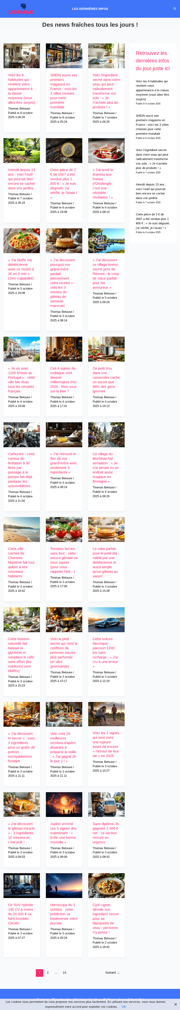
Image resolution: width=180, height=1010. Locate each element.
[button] (174, 9)
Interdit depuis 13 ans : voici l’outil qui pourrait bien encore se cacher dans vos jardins (21, 179)
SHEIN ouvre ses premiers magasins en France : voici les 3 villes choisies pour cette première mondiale (152, 124)
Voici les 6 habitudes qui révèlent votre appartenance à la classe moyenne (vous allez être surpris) (21, 88)
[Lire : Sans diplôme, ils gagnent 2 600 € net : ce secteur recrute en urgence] (106, 804)
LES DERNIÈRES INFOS (90, 9)
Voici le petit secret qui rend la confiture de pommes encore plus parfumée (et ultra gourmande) (63, 652)
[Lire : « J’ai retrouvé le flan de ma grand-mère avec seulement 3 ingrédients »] (64, 434)
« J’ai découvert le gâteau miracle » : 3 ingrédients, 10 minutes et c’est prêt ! (21, 833)
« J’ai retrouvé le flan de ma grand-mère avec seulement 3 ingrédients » (63, 463)
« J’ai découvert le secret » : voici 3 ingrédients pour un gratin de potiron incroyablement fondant (21, 747)
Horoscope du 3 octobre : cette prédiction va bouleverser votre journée (64, 914)
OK (124, 1006)
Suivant (112, 972)
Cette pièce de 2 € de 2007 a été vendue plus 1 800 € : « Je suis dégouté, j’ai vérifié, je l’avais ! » (63, 183)
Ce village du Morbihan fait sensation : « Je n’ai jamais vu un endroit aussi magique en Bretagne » (106, 467)
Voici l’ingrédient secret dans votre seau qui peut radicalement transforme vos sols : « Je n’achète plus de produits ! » (152, 159)
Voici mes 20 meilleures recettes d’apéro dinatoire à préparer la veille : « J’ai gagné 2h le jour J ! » (63, 747)
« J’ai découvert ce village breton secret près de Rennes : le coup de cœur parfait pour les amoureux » (106, 273)
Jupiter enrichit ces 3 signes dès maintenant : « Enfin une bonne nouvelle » (63, 833)
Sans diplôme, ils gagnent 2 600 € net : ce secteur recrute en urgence (106, 833)
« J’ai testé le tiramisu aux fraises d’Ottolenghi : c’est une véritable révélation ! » (103, 183)
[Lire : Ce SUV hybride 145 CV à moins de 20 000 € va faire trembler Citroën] (22, 885)
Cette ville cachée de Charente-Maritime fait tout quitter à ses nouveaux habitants (21, 562)
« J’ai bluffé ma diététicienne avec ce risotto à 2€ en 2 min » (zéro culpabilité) (21, 269)
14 (64, 972)
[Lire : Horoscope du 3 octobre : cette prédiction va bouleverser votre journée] (64, 885)
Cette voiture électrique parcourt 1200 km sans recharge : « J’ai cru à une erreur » (105, 652)
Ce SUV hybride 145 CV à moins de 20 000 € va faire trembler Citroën (20, 914)
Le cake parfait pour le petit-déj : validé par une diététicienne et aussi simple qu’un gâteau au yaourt (106, 562)
